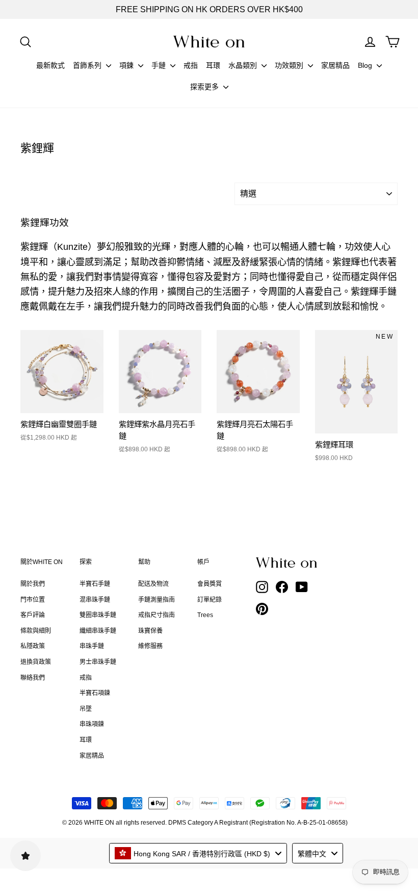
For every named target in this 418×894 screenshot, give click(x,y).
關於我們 (32, 584)
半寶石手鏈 (95, 584)
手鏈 (159, 65)
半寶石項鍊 (95, 693)
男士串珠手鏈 (98, 662)
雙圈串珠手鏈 (98, 615)
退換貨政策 (35, 662)
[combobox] (198, 853)
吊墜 (86, 708)
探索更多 (205, 87)
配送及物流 (153, 584)
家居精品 (335, 65)
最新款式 (50, 65)
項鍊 (127, 65)
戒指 (191, 65)
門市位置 (32, 599)
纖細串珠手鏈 (98, 630)
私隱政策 (32, 646)
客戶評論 (32, 615)
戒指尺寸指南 (156, 615)
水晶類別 (243, 65)
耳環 (213, 65)
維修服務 (150, 646)
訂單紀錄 (209, 599)
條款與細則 (35, 630)
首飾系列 (88, 65)
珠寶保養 (150, 630)
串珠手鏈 (92, 646)
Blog (366, 65)
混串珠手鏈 (95, 599)
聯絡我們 (32, 677)
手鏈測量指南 (156, 599)
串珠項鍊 (92, 724)
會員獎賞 (209, 584)
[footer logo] (287, 562)
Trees (205, 615)
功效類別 (290, 65)
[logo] (209, 41)
